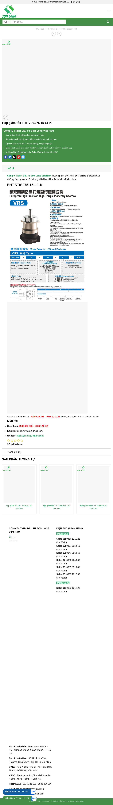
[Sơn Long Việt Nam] (16, 11)
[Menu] (109, 11)
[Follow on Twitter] (77, 2)
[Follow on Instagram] (74, 2)
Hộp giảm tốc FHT (70, 29)
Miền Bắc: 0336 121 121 (16, 791)
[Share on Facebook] (6, 157)
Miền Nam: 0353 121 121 (17, 798)
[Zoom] (5, 117)
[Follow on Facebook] (71, 2)
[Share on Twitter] (10, 157)
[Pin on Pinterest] (19, 157)
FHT (47, 29)
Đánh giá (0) (14, 452)
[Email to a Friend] (14, 157)
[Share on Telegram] (23, 157)
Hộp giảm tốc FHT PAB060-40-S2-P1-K (19, 507)
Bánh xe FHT (56, 29)
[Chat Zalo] (33, 792)
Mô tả (11, 168)
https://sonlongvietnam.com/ (30, 436)
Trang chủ (40, 29)
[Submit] (108, 22)
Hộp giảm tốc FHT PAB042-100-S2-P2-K (56, 507)
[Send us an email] (79, 2)
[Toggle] (4, 168)
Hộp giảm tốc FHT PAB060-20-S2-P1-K (93, 507)
